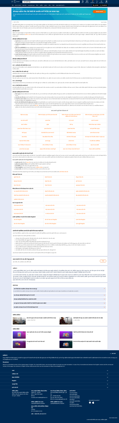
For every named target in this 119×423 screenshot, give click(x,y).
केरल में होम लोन (17, 185)
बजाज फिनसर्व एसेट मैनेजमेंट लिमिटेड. (76, 406)
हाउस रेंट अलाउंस (94, 120)
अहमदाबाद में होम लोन (80, 185)
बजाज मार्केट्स (72, 399)
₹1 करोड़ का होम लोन (49, 213)
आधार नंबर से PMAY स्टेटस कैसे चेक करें (71, 149)
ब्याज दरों (28, 162)
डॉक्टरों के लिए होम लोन (49, 191)
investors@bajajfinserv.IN (60, 399)
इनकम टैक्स (47, 120)
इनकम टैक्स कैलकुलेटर (80, 219)
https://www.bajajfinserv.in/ (57, 366)
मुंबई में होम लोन (17, 177)
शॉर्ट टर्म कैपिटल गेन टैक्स (71, 145)
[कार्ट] (97, 1)
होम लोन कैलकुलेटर (18, 219)
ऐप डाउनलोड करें (104, 5)
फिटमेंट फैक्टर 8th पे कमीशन (95, 124)
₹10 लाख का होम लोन (80, 213)
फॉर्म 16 (71, 124)
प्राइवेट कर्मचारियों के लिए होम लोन (82, 191)
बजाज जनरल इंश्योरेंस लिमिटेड (75, 396)
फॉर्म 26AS (24, 132)
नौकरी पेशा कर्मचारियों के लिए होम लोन (21, 195)
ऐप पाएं (103, 261)
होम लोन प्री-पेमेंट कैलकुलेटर (50, 223)
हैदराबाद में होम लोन (18, 181)
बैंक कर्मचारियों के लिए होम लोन (82, 195)
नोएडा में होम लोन (48, 185)
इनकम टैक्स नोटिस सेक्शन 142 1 (24, 128)
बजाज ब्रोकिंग (72, 402)
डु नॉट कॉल (96, 5)
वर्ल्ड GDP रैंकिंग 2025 (95, 128)
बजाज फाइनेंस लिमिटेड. (73, 394)
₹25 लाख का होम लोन (18, 213)
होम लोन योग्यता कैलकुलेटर (19, 223)
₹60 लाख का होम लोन (18, 209)
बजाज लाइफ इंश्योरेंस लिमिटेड (75, 397)
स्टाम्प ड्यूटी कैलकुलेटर (80, 223)
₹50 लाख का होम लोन (50, 209)
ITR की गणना (71, 140)
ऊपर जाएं (114, 353)
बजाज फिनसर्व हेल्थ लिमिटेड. (74, 404)
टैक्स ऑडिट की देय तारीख (48, 136)
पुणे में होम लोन (79, 181)
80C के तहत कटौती (95, 145)
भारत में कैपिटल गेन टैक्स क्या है (24, 145)
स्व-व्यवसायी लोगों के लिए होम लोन (21, 191)
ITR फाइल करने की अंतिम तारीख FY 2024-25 (94, 136)
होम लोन (36, 105)
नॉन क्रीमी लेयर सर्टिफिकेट (95, 140)
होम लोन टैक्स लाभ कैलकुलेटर (51, 219)
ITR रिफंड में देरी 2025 (71, 136)
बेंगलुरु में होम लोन (79, 177)
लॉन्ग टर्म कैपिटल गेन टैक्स (48, 145)
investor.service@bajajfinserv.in (39, 397)
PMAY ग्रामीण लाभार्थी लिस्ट (94, 149)
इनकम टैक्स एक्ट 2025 (24, 149)
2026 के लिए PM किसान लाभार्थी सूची (48, 149)
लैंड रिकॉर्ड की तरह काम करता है (47, 132)
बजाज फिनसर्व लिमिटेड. (74, 392)
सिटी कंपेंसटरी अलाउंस (71, 132)
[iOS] (93, 402)
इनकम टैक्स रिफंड (71, 128)
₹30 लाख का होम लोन (18, 205)
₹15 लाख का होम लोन (80, 209)
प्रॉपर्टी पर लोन (28, 34)
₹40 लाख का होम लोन (81, 205)
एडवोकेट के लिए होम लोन (19, 199)
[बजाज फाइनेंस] (17, 2)
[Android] (90, 402)
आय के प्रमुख (47, 140)
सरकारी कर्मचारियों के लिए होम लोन (52, 195)
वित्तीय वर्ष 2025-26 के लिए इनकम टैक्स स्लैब (47, 114)
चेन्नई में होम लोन (48, 181)
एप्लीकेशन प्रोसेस (39, 167)
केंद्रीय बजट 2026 (24, 114)
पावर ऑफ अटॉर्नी (24, 120)
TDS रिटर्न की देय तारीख (24, 140)
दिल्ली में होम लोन (48, 177)
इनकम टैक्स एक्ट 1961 (94, 132)
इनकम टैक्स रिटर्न (47, 128)
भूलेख (48, 124)
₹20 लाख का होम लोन (49, 205)
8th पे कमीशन (24, 124)
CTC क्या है (71, 120)
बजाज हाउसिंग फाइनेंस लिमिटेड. (75, 401)
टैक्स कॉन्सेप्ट (24, 136)
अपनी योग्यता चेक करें (63, 171)
